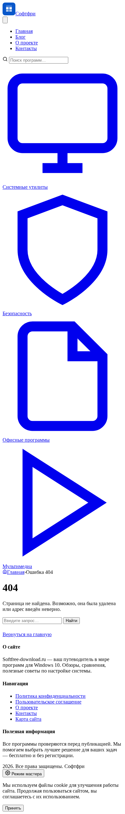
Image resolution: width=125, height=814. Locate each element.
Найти (71, 620)
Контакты (26, 48)
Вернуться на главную (27, 634)
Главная (24, 31)
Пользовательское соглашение (48, 701)
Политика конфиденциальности (50, 696)
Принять (13, 808)
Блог (20, 37)
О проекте (26, 42)
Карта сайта (28, 719)
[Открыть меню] (5, 20)
